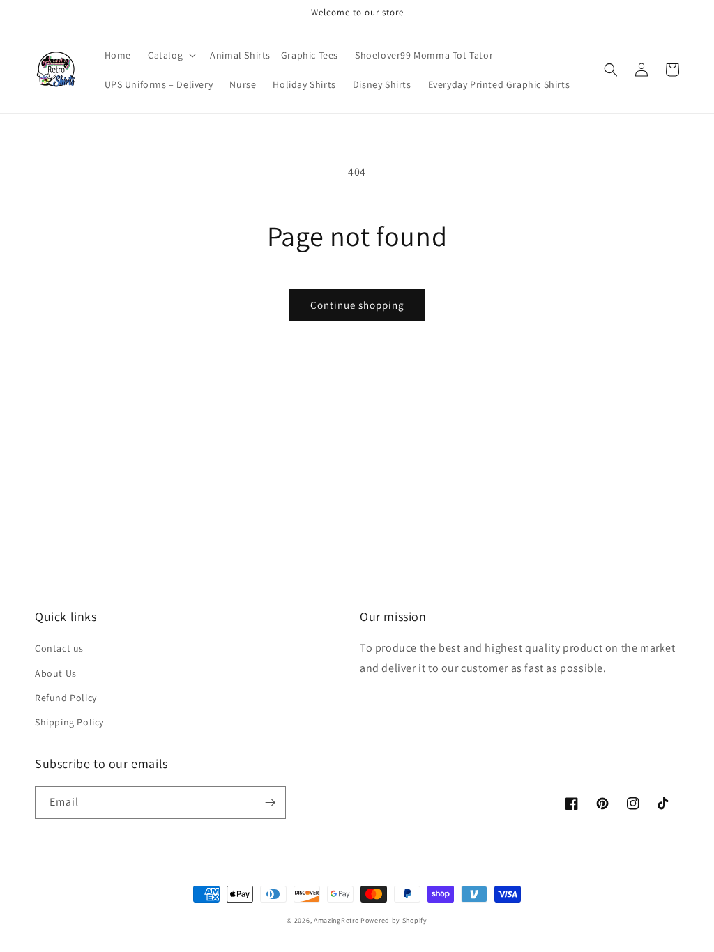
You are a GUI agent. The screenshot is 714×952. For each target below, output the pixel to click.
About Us (56, 673)
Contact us (59, 648)
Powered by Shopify (393, 920)
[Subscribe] (270, 802)
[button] (170, 55)
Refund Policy (66, 697)
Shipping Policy (69, 722)
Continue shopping (357, 305)
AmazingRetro (336, 920)
